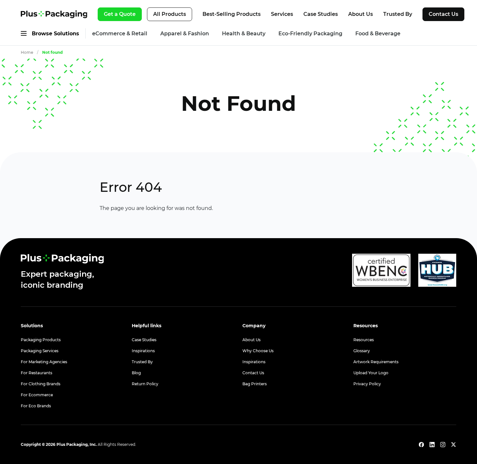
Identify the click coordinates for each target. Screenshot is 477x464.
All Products (169, 14)
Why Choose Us (258, 350)
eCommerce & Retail (119, 33)
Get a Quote (120, 14)
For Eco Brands (36, 405)
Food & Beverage (377, 33)
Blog (136, 372)
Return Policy (145, 383)
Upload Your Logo (370, 372)
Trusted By (397, 14)
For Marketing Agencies (44, 361)
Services (282, 14)
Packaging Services (39, 350)
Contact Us (443, 14)
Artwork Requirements (375, 361)
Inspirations (143, 350)
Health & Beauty (243, 33)
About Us (360, 14)
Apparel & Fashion (184, 33)
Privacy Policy (367, 383)
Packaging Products (41, 339)
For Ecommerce (37, 394)
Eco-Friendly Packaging (310, 33)
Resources (363, 339)
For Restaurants (36, 372)
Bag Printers (254, 383)
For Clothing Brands (40, 383)
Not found (52, 52)
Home (27, 52)
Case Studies (320, 14)
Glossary (361, 350)
